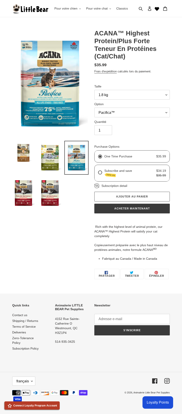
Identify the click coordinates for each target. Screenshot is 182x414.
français (22, 381)
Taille (97, 86)
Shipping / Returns (25, 321)
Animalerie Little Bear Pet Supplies (151, 392)
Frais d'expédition (105, 71)
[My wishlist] (157, 8)
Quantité (100, 122)
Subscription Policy (25, 348)
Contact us (19, 315)
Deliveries (19, 332)
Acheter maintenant (132, 208)
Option (99, 104)
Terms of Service (24, 326)
